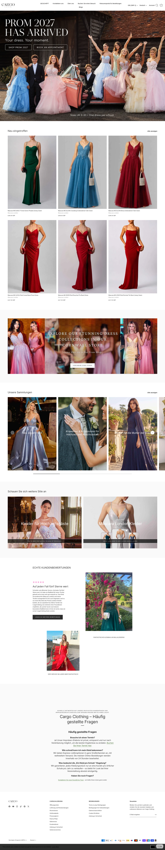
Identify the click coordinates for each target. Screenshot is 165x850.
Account (152, 5)
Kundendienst (54, 824)
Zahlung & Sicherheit (56, 827)
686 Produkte (32, 435)
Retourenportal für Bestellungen (110, 3)
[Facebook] (9, 806)
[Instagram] (17, 806)
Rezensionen (54, 810)
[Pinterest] (24, 806)
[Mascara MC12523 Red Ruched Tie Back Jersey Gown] (132, 256)
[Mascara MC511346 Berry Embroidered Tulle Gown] (132, 172)
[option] (82, 66)
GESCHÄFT (44, 3)
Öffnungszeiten (54, 805)
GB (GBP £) (132, 5)
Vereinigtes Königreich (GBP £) (17, 840)
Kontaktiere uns (58, 3)
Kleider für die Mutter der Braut (133, 432)
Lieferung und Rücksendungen (59, 808)
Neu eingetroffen (18, 130)
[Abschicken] (155, 815)
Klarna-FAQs (54, 819)
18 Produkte (133, 435)
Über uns (71, 3)
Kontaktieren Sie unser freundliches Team (71, 780)
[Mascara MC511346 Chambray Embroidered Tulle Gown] (82, 172)
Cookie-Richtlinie (94, 813)
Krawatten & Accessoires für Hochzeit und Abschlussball (82, 433)
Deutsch (142, 5)
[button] (12, 433)
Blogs (81, 7)
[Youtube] (13, 806)
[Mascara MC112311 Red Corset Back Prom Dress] (32, 256)
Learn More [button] (55, 847)
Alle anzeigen (152, 131)
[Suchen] (157, 5)
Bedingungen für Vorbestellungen (99, 808)
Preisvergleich (54, 816)
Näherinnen (53, 821)
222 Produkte (82, 437)
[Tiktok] (21, 806)
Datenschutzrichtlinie (95, 810)
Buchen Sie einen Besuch (87, 3)
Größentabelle (54, 813)
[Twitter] (28, 806)
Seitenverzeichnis (55, 830)
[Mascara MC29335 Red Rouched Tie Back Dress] (82, 256)
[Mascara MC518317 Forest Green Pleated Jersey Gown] (32, 172)
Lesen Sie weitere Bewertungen (47, 617)
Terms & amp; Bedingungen (97, 805)
